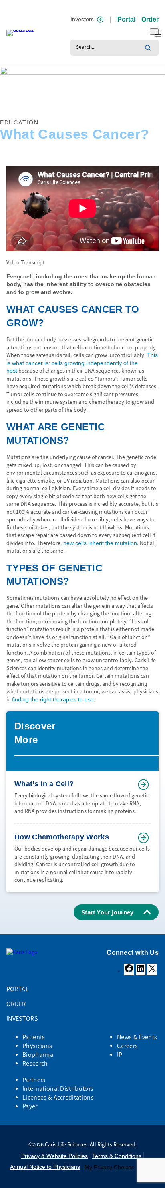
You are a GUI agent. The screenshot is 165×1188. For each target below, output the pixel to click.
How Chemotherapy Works (61, 837)
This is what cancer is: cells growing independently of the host (82, 363)
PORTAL (17, 989)
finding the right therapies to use (53, 699)
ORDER (16, 1004)
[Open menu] (154, 31)
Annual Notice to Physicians (45, 1167)
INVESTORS (22, 1018)
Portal (126, 19)
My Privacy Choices (109, 1167)
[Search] (148, 47)
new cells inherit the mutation (100, 543)
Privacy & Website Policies (54, 1156)
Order (150, 19)
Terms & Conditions (116, 1156)
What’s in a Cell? (44, 784)
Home (6, 105)
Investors (82, 19)
